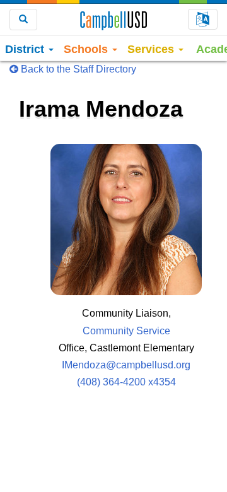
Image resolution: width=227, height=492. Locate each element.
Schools (87, 49)
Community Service (126, 330)
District (26, 49)
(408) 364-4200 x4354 (126, 382)
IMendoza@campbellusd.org (126, 365)
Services (152, 49)
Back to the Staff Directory (77, 69)
